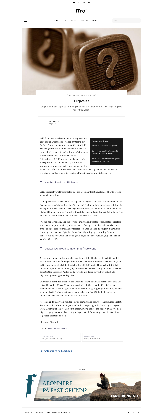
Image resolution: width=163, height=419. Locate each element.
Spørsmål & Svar (86, 95)
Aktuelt (96, 20)
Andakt (74, 20)
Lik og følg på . (56, 350)
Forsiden (28, 412)
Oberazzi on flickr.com (57, 328)
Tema (55, 20)
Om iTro (39, 412)
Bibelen (72, 95)
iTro (81, 10)
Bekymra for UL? (92, 338)
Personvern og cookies (58, 412)
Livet (64, 20)
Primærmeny (25, 20)
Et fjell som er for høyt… (53, 338)
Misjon (85, 20)
